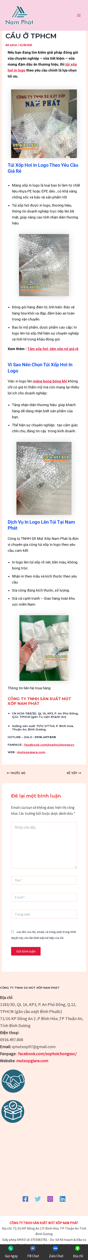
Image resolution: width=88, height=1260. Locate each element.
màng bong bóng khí (50, 381)
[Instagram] (50, 1199)
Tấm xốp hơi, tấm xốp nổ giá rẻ (52, 349)
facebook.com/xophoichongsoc (49, 744)
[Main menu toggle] (79, 15)
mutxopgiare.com (31, 752)
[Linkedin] (62, 1199)
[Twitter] (38, 1199)
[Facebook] (25, 1199)
